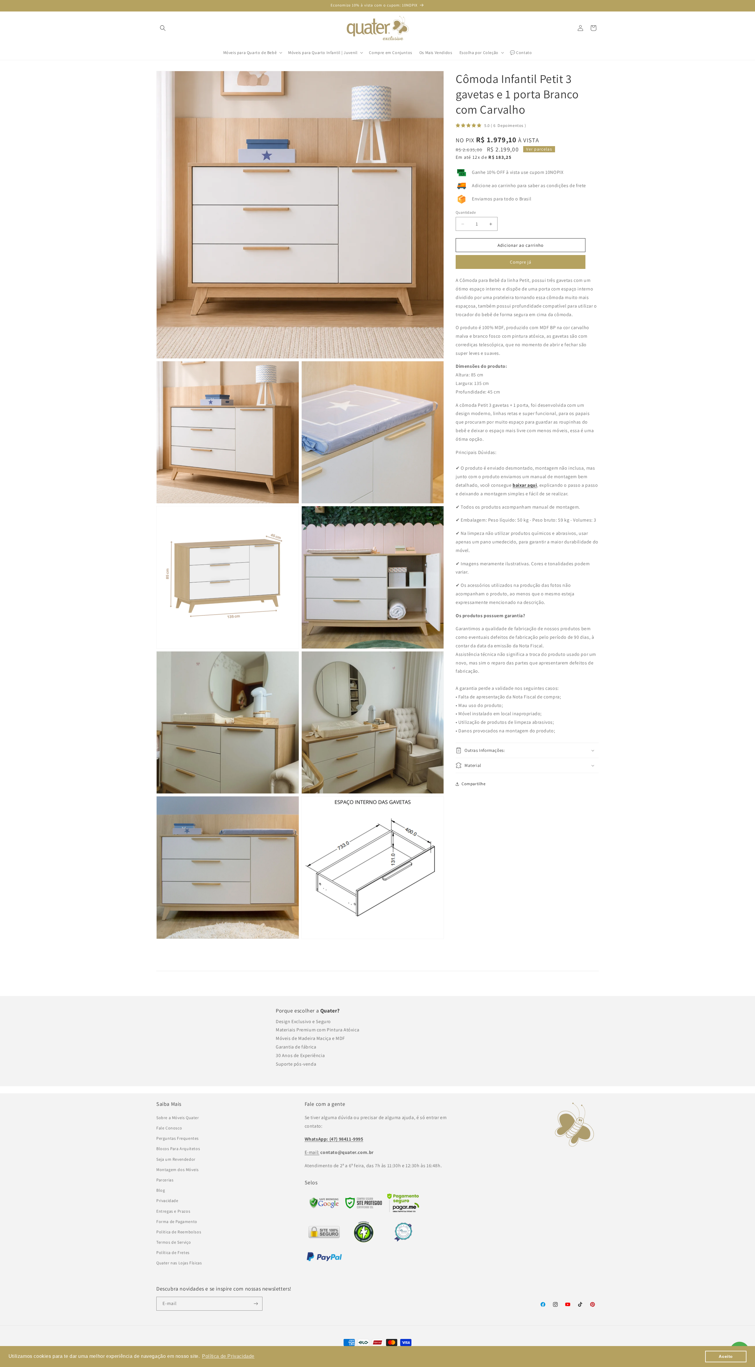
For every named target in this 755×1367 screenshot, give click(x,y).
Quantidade (466, 212)
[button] (162, 28)
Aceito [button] (726, 1356)
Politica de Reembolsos (178, 1231)
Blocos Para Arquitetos (178, 1148)
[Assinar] (255, 1304)
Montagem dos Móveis (177, 1169)
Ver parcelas (539, 149)
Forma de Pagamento (176, 1221)
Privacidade (167, 1200)
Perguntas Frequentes (177, 1138)
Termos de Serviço (173, 1242)
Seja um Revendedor (176, 1159)
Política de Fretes (173, 1252)
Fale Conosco (169, 1128)
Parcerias (164, 1180)
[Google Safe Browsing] (363, 1207)
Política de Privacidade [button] (228, 1356)
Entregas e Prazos (173, 1211)
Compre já (520, 262)
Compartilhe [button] (474, 783)
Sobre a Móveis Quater (177, 1117)
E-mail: (312, 1152)
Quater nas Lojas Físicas (179, 1262)
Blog (160, 1190)
